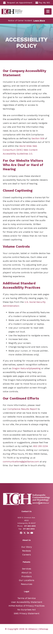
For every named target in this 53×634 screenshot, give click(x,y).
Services (26, 568)
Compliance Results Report (22, 409)
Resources (26, 584)
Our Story (26, 547)
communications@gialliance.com (21, 461)
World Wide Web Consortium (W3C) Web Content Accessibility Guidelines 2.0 (20, 150)
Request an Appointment (19, 2)
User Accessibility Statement (26, 602)
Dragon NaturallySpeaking (26, 368)
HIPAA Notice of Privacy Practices (27, 605)
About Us (26, 572)
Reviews (26, 550)
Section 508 (38, 138)
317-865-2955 (30, 526)
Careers (26, 554)
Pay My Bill (44, 2)
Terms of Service (26, 598)
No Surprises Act (26, 609)
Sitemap (43, 629)
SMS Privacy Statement (26, 613)
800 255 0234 (40, 446)
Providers (26, 576)
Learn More (39, 20)
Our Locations (26, 580)
